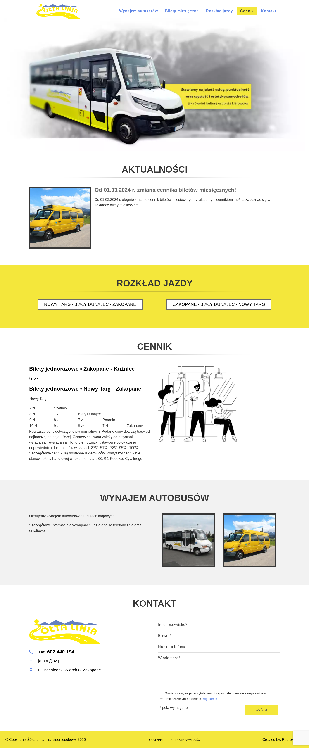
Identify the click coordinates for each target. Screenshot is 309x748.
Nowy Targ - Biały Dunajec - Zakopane (90, 304)
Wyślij (261, 710)
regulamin (210, 699)
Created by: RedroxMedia (283, 739)
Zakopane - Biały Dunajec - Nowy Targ (219, 304)
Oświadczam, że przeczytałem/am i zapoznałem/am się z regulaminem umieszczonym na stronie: (215, 696)
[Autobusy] (188, 540)
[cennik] (197, 404)
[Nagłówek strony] (58, 11)
